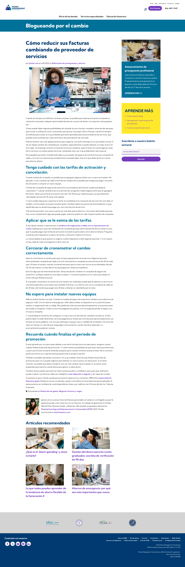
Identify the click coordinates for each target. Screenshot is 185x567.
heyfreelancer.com (62, 412)
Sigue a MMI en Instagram (23, 544)
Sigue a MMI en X (12, 544)
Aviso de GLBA (144, 540)
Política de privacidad (130, 540)
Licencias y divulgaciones (113, 540)
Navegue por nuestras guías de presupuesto (140, 122)
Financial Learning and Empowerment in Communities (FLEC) (67, 409)
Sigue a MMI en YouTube (18, 544)
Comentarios (154, 538)
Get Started (155, 8)
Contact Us (170, 3)
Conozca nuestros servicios (138, 128)
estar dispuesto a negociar (79, 374)
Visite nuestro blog (135, 116)
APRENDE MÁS (132, 93)
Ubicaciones (162, 3)
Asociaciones (165, 538)
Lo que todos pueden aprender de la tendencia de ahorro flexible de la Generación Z (46, 492)
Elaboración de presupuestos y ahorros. (69, 63)
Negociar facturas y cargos (70, 391)
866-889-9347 (171, 8)
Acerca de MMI (122, 538)
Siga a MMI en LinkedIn (29, 544)
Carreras (144, 538)
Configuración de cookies (172, 540)
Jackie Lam (34, 63)
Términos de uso (157, 540)
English (177, 3)
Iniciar (152, 3)
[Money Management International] (15, 7)
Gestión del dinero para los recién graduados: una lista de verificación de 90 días (93, 455)
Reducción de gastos (49, 391)
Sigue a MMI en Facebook (7, 544)
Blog (156, 3)
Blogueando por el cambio (57, 25)
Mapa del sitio (176, 538)
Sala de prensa (134, 538)
